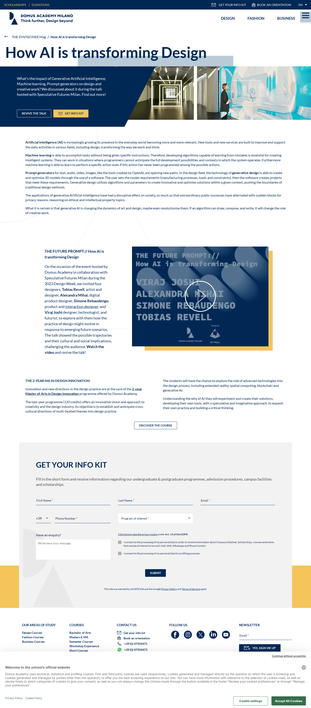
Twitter (201, 633)
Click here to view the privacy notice (137, 534)
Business (286, 18)
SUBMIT (155, 573)
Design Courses (32, 632)
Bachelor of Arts (80, 632)
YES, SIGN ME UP (264, 648)
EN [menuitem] (301, 5)
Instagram (188, 633)
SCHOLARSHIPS (15, 5)
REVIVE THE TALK (34, 113)
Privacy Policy (169, 589)
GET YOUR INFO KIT (232, 5)
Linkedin (214, 633)
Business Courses (33, 641)
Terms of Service (191, 589)
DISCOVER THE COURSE (155, 425)
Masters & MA (78, 637)
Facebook (175, 633)
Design (228, 18)
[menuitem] (301, 5)
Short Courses (78, 650)
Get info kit (74, 113)
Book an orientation (274, 5)
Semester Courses (81, 641)
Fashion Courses (33, 637)
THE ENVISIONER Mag (29, 37)
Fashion (256, 18)
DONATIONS (40, 5)
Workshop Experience (84, 646)
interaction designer (81, 306)
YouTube (226, 633)
